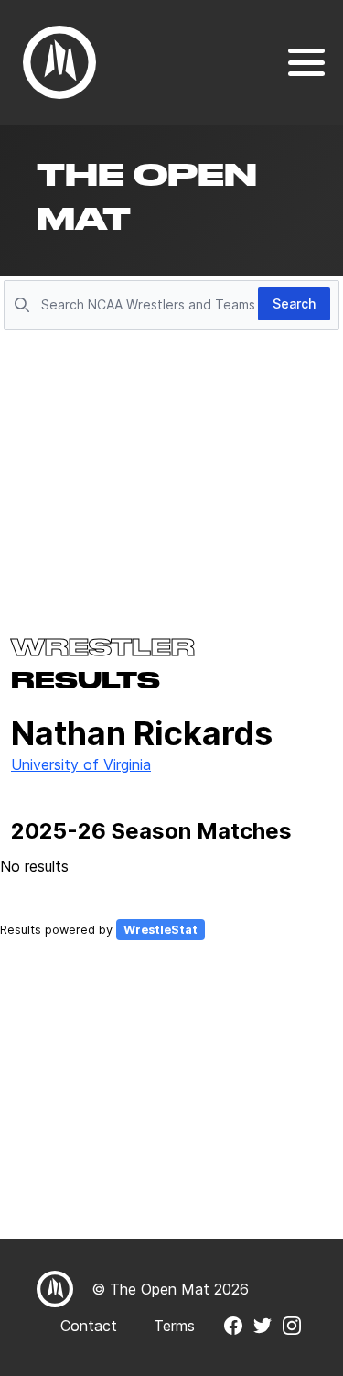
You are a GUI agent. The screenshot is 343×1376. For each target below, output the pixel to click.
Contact (88, 1325)
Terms (174, 1325)
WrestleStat (160, 930)
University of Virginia (81, 764)
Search (294, 303)
